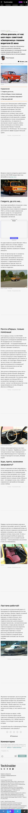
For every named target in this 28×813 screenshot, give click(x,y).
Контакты (3, 777)
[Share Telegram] (17, 811)
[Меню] (1, 2)
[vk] (4, 769)
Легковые (8, 30)
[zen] (10, 769)
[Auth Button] (26, 2)
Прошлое (17, 63)
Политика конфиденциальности (8, 775)
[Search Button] (24, 2)
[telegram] (7, 769)
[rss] (1, 769)
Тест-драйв (21, 63)
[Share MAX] (10, 811)
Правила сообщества (6, 774)
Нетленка (5, 63)
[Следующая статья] (14, 760)
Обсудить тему (23, 61)
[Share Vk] (3, 811)
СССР (14, 63)
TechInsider (8, 2)
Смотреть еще (14, 238)
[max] (13, 769)
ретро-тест (13, 177)
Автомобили (3, 30)
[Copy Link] (24, 811)
